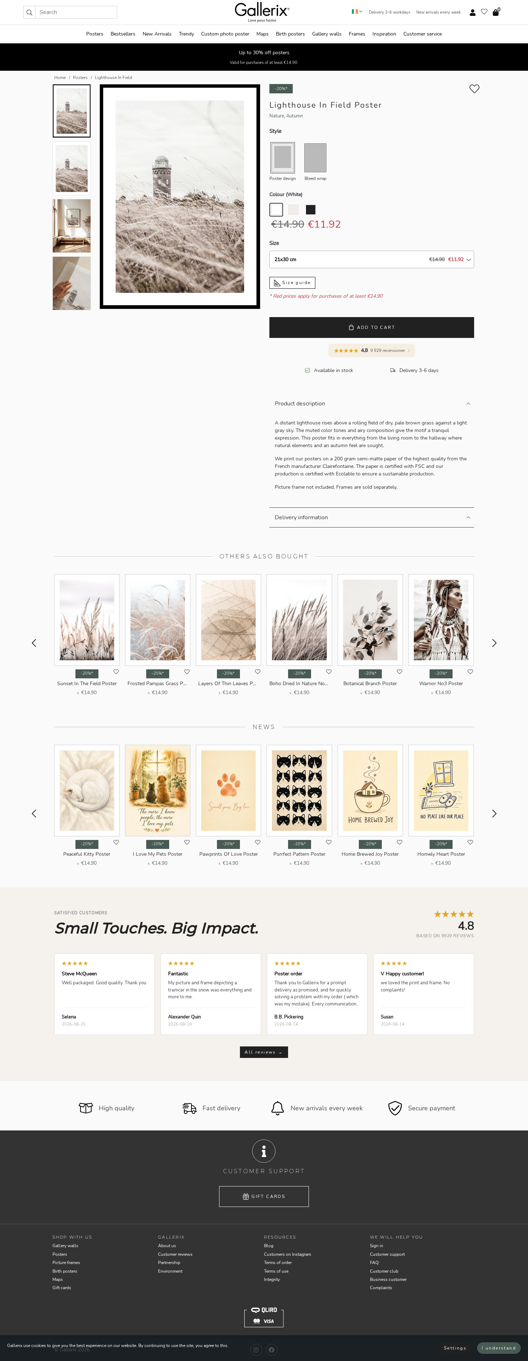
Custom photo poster (225, 34)
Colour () (285, 194)
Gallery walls (327, 34)
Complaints (381, 1288)
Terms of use (276, 1271)
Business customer (388, 1279)
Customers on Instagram (287, 1254)
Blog (268, 1246)
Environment (170, 1271)
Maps (262, 34)
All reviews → (264, 1052)
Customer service (422, 34)
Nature (276, 116)
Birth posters (290, 34)
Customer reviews (175, 1254)
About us (167, 1246)
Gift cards (268, 1196)
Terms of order (278, 1262)
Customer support (387, 1254)
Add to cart (376, 327)
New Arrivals (157, 34)
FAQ (374, 1262)
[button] (29, 12)
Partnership (169, 1262)
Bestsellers (123, 34)
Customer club (384, 1271)
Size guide (296, 282)
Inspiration (384, 34)
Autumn (294, 116)
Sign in (376, 1246)
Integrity (272, 1279)
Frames (357, 34)
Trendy (186, 34)
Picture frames (66, 1262)
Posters (94, 34)
